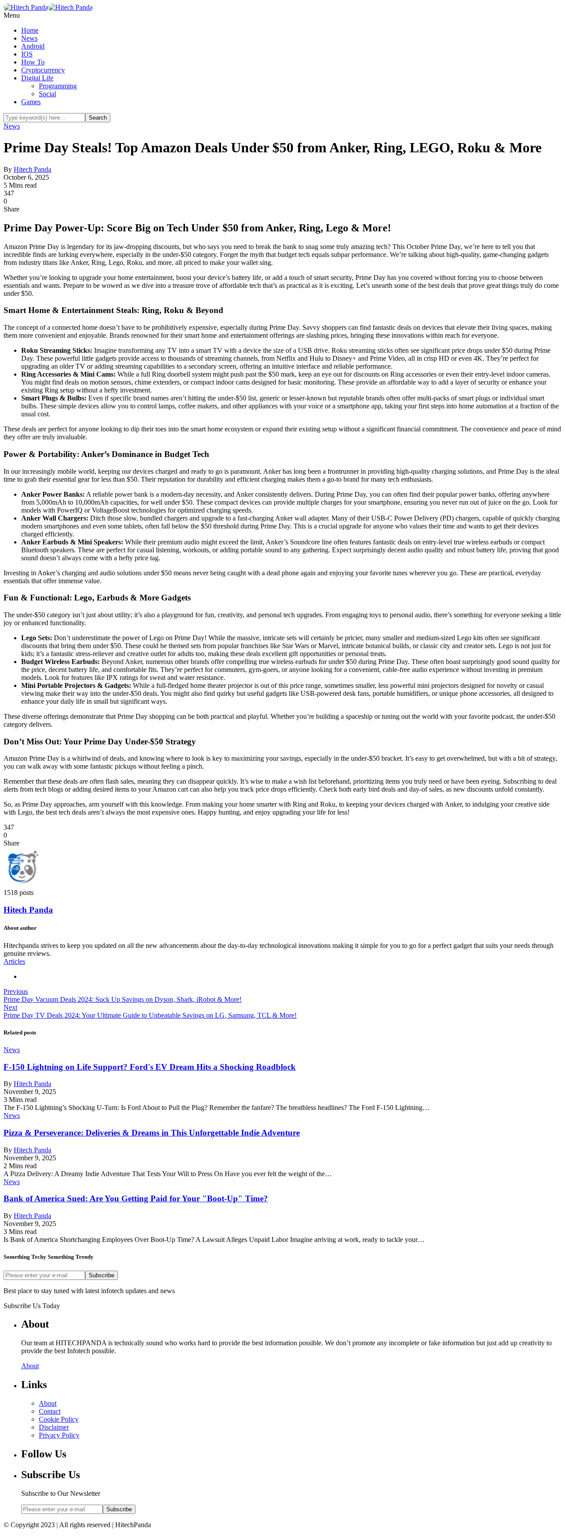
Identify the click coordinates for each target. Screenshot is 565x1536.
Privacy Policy (59, 1435)
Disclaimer (54, 1427)
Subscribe (101, 1275)
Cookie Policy (59, 1419)
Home (29, 30)
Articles (14, 961)
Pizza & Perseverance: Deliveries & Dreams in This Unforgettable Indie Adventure (152, 1132)
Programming (58, 86)
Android (33, 46)
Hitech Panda (32, 169)
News (29, 38)
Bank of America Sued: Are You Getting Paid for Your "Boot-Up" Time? (136, 1198)
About (30, 1366)
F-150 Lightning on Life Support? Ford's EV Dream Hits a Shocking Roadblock (150, 1067)
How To (33, 62)
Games (31, 102)
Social (47, 94)
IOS (27, 54)
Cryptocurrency (43, 70)
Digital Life (37, 78)
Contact (49, 1411)
